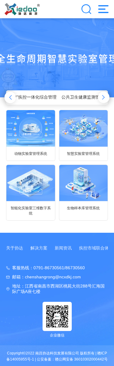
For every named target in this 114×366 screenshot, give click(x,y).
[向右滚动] (103, 97)
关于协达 (14, 248)
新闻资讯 (63, 248)
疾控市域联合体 (94, 248)
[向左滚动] (10, 97)
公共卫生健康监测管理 (82, 97)
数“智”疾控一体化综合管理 (31, 97)
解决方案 (38, 248)
